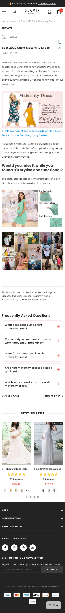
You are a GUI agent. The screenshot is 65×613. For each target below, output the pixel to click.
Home (5, 21)
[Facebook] (5, 547)
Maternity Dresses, (22, 295)
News (15, 21)
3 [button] (34, 497)
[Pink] (22, 490)
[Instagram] (14, 547)
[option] (16, 457)
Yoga (43, 299)
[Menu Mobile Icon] (4, 11)
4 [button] (38, 497)
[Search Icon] (14, 11)
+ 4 (27, 490)
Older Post (11, 396)
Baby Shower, (14, 292)
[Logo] (32, 11)
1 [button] (27, 497)
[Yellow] (11, 490)
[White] (5, 490)
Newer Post (53, 396)
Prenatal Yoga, (31, 299)
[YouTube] (32, 547)
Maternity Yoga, (42, 295)
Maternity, (29, 292)
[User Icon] (49, 12)
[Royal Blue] (43, 490)
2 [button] (31, 497)
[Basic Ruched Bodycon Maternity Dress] (32, 251)
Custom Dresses (47, 3)
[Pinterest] (23, 547)
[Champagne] (16, 490)
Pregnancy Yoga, (12, 299)
